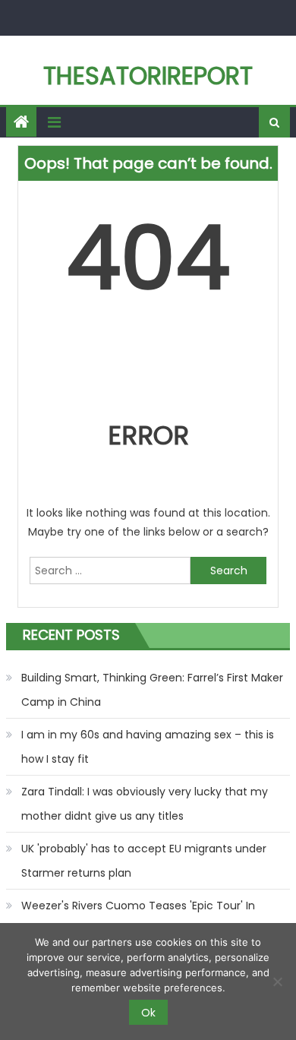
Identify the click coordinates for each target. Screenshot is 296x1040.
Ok (148, 1012)
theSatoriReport (148, 75)
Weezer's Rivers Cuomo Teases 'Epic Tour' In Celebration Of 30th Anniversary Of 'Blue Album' (148, 917)
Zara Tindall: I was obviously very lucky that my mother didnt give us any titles (144, 803)
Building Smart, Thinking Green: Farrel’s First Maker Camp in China (152, 690)
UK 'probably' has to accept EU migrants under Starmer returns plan (143, 860)
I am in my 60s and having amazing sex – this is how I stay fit (147, 747)
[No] (277, 981)
